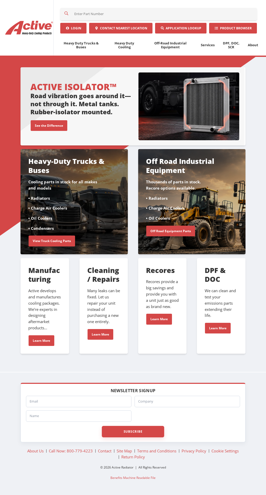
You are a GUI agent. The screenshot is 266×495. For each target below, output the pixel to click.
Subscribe (133, 431)
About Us (35, 450)
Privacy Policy (194, 450)
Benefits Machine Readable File (133, 478)
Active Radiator (29, 28)
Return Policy (133, 456)
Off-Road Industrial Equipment (170, 45)
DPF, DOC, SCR (231, 45)
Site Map (124, 450)
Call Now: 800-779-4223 (71, 450)
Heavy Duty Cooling (124, 45)
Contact (122, 28)
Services (208, 45)
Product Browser (235, 28)
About (253, 45)
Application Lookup (182, 28)
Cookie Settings (225, 450)
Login (75, 28)
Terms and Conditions (156, 450)
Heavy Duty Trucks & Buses (81, 45)
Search (66, 14)
